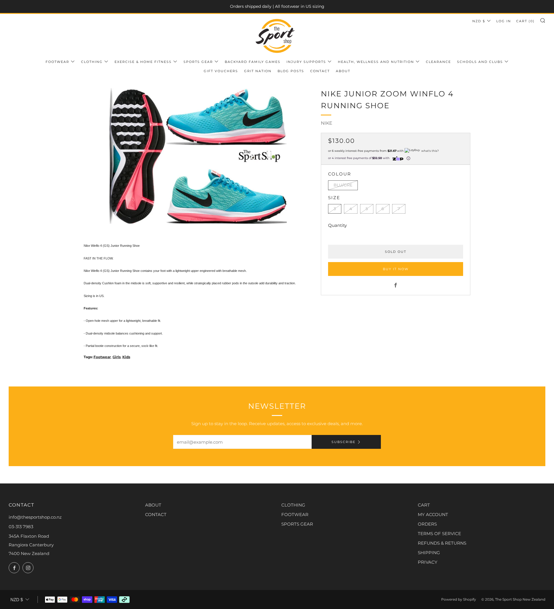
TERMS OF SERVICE (439, 533)
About (343, 71)
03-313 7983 (21, 526)
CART (424, 505)
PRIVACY (427, 562)
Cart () (525, 21)
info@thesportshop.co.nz (35, 517)
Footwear (57, 62)
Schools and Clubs (480, 62)
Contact (320, 71)
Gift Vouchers (221, 71)
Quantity (337, 225)
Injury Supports (306, 62)
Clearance (438, 62)
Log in (503, 21)
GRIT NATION (258, 71)
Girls (117, 357)
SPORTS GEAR (297, 524)
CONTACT (155, 514)
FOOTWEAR (294, 514)
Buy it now (396, 269)
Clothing (92, 62)
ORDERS (427, 524)
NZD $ (478, 21)
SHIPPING (429, 552)
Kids (126, 357)
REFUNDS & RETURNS (442, 543)
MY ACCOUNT (433, 514)
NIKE (326, 123)
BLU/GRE (343, 185)
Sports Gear (198, 62)
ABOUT (153, 505)
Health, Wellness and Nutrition (376, 62)
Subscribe (343, 442)
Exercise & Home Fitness (143, 62)
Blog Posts (291, 71)
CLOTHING (293, 505)
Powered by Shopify (458, 599)
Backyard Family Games (252, 62)
